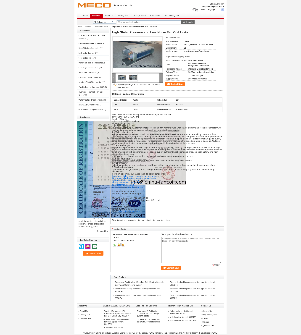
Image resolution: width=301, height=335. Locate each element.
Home (85, 16)
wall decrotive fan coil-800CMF (183, 317)
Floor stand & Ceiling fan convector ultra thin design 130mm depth (148, 313)
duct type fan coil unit (162, 220)
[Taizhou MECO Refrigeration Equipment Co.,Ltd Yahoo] (119, 244)
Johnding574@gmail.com (124, 206)
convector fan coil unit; (123, 184)
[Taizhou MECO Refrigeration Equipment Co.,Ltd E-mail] (123, 244)
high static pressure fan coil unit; (128, 187)
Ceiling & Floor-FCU (87, 77)
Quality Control (139, 16)
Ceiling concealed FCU (102, 26)
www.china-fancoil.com (129, 211)
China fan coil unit (103, 333)
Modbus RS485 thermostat (90, 82)
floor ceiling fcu (85, 58)
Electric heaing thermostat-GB (91, 87)
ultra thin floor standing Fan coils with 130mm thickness (148, 320)
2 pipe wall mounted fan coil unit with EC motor (181, 312)
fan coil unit (122, 220)
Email (221, 6)
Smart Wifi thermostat (88, 72)
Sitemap (205, 322)
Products (96, 16)
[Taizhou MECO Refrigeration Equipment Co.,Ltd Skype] (114, 244)
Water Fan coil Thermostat (90, 63)
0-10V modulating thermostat (91, 110)
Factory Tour (123, 16)
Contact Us (155, 16)
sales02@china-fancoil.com (125, 209)
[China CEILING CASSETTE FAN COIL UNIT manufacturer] (94, 6)
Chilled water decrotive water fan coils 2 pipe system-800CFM (116, 321)
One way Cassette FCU (88, 68)
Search (189, 22)
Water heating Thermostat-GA (91, 100)
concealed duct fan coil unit (139, 220)
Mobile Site (209, 326)
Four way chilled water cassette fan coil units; (134, 176)
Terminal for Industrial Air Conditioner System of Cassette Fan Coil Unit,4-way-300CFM (117, 313)
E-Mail (205, 318)
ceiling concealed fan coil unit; (127, 182)
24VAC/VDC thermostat (88, 105)
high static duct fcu (86, 53)
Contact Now (176, 84)
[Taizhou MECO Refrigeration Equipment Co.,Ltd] (222, 9)
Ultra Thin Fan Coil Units (89, 48)
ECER (215, 333)
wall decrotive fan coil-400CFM (183, 321)
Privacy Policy (89, 333)
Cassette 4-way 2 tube (113, 328)
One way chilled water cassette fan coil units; (134, 178)
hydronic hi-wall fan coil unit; (126, 180)
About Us (109, 16)
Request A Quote (210, 6)
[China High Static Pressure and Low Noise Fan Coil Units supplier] (137, 54)
